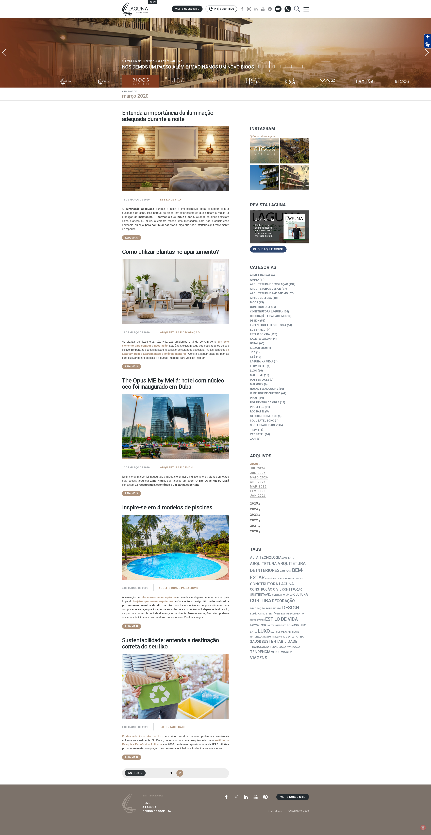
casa (279, 578)
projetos (277, 637)
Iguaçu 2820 (258, 347)
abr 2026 (258, 482)
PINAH (254, 397)
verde (275, 652)
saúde (255, 642)
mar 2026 (258, 486)
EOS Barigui (258, 329)
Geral (254, 343)
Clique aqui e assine (268, 249)
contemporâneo (282, 594)
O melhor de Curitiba (265, 393)
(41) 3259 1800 (223, 8)
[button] (427, 52)
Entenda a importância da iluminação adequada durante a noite (167, 116)
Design (254, 320)
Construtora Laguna (266, 311)
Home (146, 803)
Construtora (260, 307)
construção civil (265, 589)
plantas (267, 637)
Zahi (253, 438)
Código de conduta (156, 811)
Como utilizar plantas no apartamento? (170, 251)
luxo (264, 631)
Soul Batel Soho (262, 420)
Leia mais (131, 237)
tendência (260, 652)
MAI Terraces (259, 379)
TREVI (253, 429)
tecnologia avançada (285, 646)
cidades (288, 578)
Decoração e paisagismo (268, 316)
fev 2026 (258, 491)
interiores (280, 625)
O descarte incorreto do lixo (142, 736)
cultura (300, 594)
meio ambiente (290, 631)
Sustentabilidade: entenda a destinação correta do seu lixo (170, 643)
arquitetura (263, 563)
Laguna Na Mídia (261, 361)
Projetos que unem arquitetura (152, 601)
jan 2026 (258, 495)
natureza (256, 636)
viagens (258, 657)
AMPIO (254, 279)
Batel (288, 571)
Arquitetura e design (176, 467)
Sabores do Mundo (263, 416)
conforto (298, 578)
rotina (299, 636)
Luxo (253, 370)
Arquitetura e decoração (180, 332)
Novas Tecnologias (264, 388)
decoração (283, 601)
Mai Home (256, 375)
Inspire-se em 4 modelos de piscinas (167, 507)
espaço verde (257, 620)
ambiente (288, 558)
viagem (286, 652)
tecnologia (259, 647)
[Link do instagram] (264, 150)
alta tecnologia (265, 557)
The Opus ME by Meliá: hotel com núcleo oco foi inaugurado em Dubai (173, 383)
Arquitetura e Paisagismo (178, 588)
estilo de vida (281, 619)
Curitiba (260, 600)
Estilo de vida (170, 199)
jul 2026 (257, 468)
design (290, 608)
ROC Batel (257, 411)
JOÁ (252, 352)
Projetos (257, 407)
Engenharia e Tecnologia (268, 325)
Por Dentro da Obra (264, 402)
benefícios (270, 578)
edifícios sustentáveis (265, 613)
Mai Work (256, 384)
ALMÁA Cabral (260, 275)
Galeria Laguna (261, 338)
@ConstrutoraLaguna (262, 136)
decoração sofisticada (265, 608)
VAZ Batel (257, 434)
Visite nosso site (187, 9)
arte (282, 571)
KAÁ (252, 357)
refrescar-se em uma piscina (159, 597)
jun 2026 (258, 473)
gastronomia (258, 625)
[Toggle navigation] (306, 9)
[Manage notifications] (423, 827)
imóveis (270, 625)
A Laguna (149, 807)
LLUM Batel (258, 366)
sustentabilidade (279, 641)
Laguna (293, 625)
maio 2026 (259, 477)
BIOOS (254, 302)
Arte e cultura (261, 297)
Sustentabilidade (172, 727)
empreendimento (292, 613)
